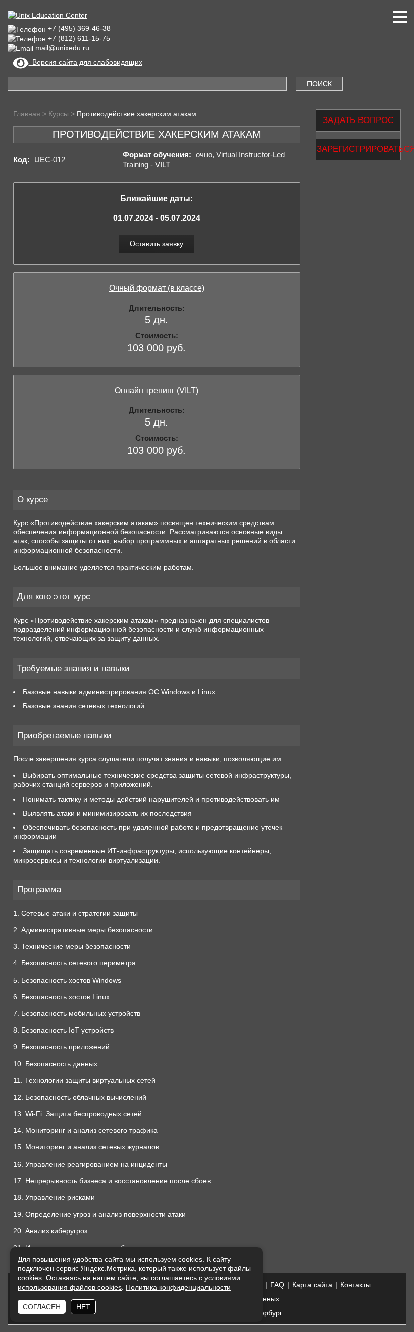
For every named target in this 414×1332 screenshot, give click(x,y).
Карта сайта (312, 1285)
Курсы (58, 114)
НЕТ (83, 1307)
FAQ (277, 1285)
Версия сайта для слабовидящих (85, 62)
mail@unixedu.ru (62, 48)
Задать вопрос (358, 120)
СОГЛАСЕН (42, 1307)
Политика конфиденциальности (178, 1287)
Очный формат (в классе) (156, 288)
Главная (26, 114)
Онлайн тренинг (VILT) (156, 390)
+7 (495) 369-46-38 (79, 28)
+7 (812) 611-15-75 (79, 38)
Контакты (355, 1285)
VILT (162, 164)
